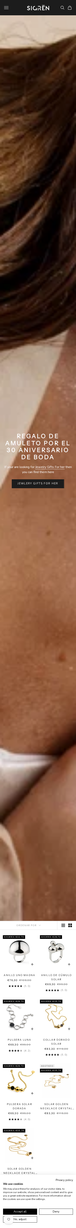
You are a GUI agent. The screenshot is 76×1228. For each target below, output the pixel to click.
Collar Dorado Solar (56, 1041)
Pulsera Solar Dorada (19, 1106)
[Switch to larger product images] (63, 925)
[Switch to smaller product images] (70, 925)
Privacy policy (64, 1180)
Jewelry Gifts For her (50, 467)
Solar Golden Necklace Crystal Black (19, 1171)
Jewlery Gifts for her (38, 483)
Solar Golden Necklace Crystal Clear (56, 1106)
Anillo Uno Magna (19, 975)
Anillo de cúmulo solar (56, 977)
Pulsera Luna (19, 1039)
